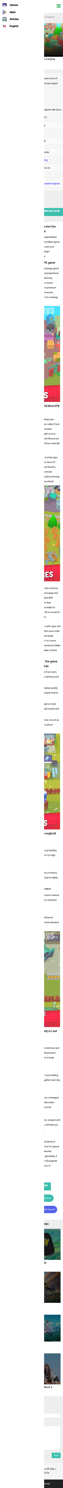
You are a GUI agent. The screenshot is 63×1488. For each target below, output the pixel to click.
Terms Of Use (46, 1468)
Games (14, 5)
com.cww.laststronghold (47, 183)
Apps (13, 12)
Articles (14, 19)
